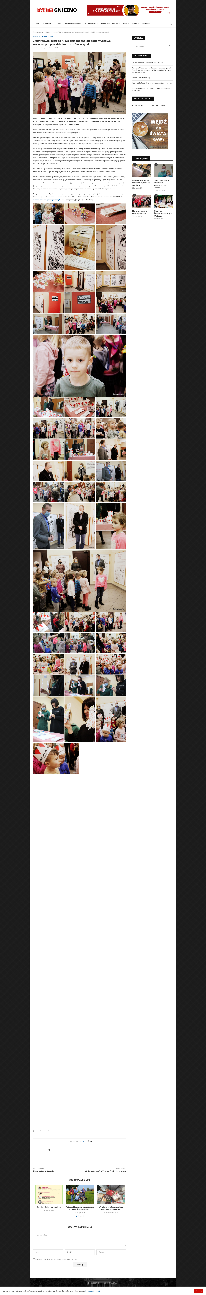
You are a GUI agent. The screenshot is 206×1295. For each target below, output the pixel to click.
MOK (52, 37)
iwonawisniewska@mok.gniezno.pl (46, 200)
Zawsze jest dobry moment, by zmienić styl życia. (141, 182)
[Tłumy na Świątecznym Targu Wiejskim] (163, 201)
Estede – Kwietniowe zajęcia (49, 1207)
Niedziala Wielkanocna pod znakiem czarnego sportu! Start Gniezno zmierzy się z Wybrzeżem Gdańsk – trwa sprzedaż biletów (151, 70)
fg (44, 48)
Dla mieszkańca (90, 24)
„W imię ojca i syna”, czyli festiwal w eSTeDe (148, 63)
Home (37, 24)
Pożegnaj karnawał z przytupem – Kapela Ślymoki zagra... (80, 1208)
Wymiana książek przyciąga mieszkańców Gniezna (111, 1208)
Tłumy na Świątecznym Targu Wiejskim (163, 213)
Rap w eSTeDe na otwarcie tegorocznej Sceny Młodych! (152, 83)
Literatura (44, 37)
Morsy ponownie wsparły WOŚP (139, 212)
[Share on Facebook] (88, 1141)
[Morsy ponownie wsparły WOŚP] (141, 201)
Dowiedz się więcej (92, 1291)
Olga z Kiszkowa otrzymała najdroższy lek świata (161, 184)
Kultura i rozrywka (72, 24)
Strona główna (38, 32)
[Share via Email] (91, 1141)
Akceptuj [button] (199, 1291)
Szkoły (126, 24)
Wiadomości (47, 24)
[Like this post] (85, 1141)
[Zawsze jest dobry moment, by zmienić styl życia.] (141, 170)
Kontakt (145, 24)
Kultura (35, 37)
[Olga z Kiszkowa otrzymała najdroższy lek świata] (163, 170)
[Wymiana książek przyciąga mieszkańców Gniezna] (111, 1194)
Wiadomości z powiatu (109, 24)
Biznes (134, 24)
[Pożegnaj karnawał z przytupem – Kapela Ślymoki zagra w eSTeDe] (80, 1194)
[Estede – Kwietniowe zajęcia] (49, 1194)
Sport (59, 24)
